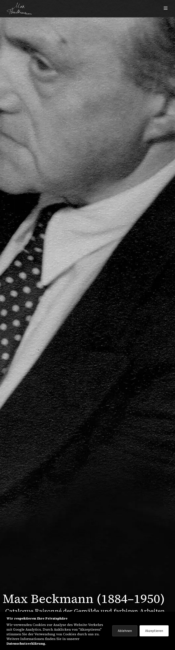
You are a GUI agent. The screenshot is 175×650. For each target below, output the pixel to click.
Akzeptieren (154, 630)
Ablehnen (125, 630)
